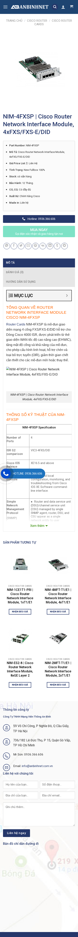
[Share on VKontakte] (42, 246)
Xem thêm (37, 526)
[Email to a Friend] (28, 246)
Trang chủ (14, 20)
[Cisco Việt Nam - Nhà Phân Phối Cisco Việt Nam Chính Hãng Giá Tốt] (29, 7)
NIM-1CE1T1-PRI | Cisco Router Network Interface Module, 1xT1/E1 (20, 596)
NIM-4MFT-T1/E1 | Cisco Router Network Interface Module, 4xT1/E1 (58, 596)
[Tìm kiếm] (55, 7)
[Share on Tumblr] (57, 246)
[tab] (39, 262)
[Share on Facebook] (14, 246)
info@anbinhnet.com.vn (37, 766)
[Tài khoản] (63, 7)
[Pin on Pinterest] (35, 246)
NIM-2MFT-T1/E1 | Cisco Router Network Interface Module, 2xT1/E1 (58, 669)
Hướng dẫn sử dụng (21, 281)
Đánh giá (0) (15, 272)
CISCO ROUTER (37, 20)
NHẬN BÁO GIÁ (20, 611)
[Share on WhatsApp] (6, 246)
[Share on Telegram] (64, 246)
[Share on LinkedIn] (50, 246)
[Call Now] (6, 474)
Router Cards (15, 324)
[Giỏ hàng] (71, 7)
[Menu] (5, 7)
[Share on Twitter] (21, 246)
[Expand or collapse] (66, 295)
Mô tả (10, 262)
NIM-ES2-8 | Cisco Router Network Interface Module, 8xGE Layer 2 (20, 669)
